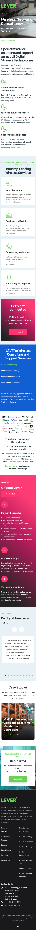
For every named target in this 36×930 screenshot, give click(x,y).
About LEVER (6, 832)
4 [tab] (15, 676)
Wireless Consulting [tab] (9, 365)
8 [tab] (27, 676)
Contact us (10, 466)
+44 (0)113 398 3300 (13, 902)
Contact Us (18, 779)
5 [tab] (18, 676)
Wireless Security (25, 847)
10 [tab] (33, 676)
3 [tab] (12, 676)
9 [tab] (30, 676)
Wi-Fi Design (24, 832)
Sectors (4, 845)
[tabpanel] (18, 649)
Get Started (10, 494)
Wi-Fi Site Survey (25, 837)
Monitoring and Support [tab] (10, 382)
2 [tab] (9, 676)
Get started (18, 332)
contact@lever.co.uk (13, 906)
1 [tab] (6, 676)
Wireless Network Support (25, 861)
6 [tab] (21, 676)
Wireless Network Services (25, 875)
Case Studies (6, 850)
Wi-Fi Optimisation (26, 842)
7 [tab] (24, 676)
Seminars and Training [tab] (10, 371)
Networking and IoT (26, 868)
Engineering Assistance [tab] (10, 376)
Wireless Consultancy (24, 853)
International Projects (6, 838)
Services (4, 855)
